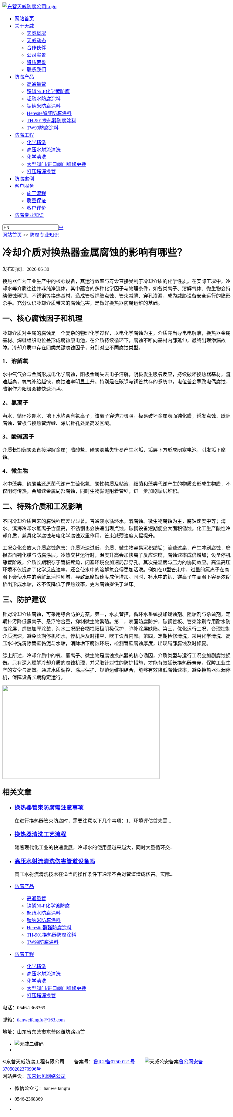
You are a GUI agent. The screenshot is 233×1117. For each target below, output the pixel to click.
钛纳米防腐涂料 (44, 106)
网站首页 (24, 18)
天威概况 (36, 33)
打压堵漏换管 (41, 171)
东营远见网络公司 (46, 1076)
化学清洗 (36, 157)
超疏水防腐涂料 (44, 98)
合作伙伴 (36, 47)
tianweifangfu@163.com (41, 1019)
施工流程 (36, 193)
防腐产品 (24, 76)
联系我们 (36, 69)
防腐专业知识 (29, 215)
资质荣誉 (36, 62)
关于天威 (24, 26)
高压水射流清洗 (44, 149)
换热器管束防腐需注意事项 (49, 807)
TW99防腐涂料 (43, 127)
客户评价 (36, 207)
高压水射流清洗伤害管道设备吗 (55, 861)
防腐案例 (24, 178)
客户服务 (24, 186)
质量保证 (36, 200)
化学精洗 (36, 142)
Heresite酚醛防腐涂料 (49, 113)
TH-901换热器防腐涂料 (51, 120)
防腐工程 (24, 135)
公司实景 (36, 55)
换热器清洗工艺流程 (40, 834)
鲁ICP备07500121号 (114, 1061)
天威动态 (36, 40)
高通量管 (36, 84)
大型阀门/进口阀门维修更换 (56, 164)
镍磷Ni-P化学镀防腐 (48, 91)
